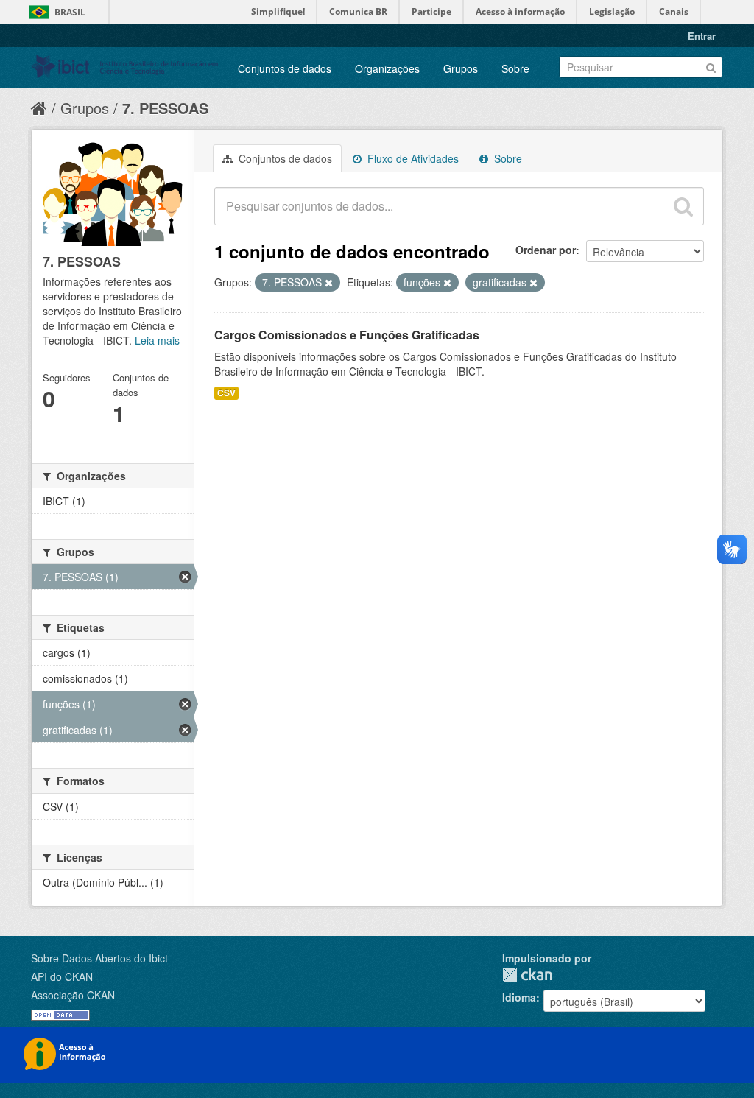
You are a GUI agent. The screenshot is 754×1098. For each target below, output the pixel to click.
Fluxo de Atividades (411, 158)
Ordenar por (545, 249)
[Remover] (329, 283)
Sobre (515, 68)
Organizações (387, 68)
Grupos (460, 68)
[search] (683, 206)
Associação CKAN (73, 995)
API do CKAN (62, 976)
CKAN (527, 974)
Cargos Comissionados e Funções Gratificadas (346, 334)
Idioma (519, 997)
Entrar (702, 36)
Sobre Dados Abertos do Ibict (99, 958)
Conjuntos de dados (284, 68)
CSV (226, 393)
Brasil (69, 12)
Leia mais (157, 340)
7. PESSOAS (165, 108)
